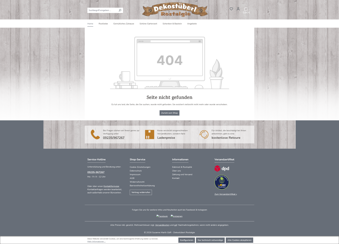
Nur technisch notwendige (210, 240)
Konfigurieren (186, 240)
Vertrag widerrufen (140, 192)
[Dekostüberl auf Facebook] (162, 216)
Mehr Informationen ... (96, 241)
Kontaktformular (111, 186)
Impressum (135, 174)
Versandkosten (162, 225)
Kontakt (176, 178)
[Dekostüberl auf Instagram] (177, 216)
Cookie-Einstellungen (140, 167)
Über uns (176, 170)
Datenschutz (136, 170)
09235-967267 (95, 172)
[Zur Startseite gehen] (175, 9)
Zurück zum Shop (169, 112)
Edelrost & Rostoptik (182, 167)
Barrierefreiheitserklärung (142, 185)
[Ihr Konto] (238, 8)
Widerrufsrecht (137, 181)
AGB (132, 178)
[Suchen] (120, 10)
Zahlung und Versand (182, 174)
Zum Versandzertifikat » (226, 194)
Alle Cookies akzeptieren (239, 240)
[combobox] (102, 10)
